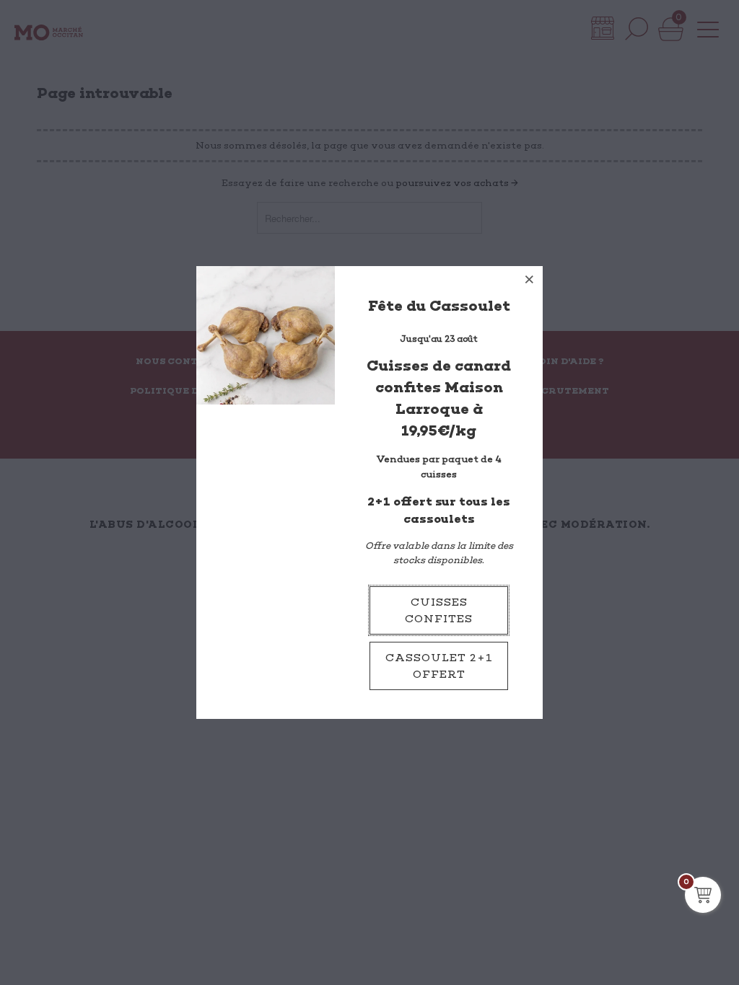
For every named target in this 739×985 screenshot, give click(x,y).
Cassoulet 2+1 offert (439, 666)
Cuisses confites (439, 610)
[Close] (530, 279)
